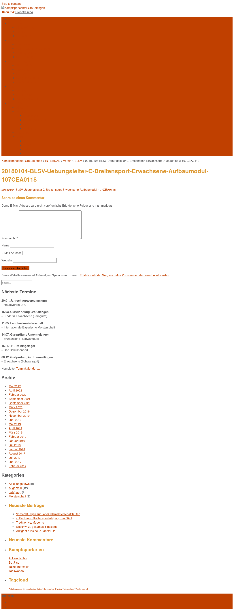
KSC (26, 153)
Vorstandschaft (82, 589)
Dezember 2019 (19, 411)
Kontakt (21, 90)
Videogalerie (24, 69)
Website (6, 260)
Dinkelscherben (29, 589)
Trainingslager (69, 589)
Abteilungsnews (19, 484)
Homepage (16, 19)
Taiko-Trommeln (19, 567)
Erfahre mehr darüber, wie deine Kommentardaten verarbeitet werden (124, 275)
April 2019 (15, 428)
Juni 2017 (15, 462)
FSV (26, 149)
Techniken (30, 128)
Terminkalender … (28, 368)
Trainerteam (24, 44)
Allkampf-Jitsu (25, 27)
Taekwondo (23, 36)
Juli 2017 (15, 457)
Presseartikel (24, 74)
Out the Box (22, 596)
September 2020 (19, 403)
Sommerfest (49, 589)
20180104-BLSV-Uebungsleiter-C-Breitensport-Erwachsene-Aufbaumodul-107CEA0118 (58, 189)
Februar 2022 (17, 394)
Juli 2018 (15, 445)
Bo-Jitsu (21, 32)
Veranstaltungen (19, 61)
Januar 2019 (17, 441)
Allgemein (15, 488)
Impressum (16, 603)
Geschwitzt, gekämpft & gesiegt (36, 526)
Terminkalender (26, 82)
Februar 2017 (17, 466)
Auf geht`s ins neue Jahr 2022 (35, 531)
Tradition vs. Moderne (30, 522)
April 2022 (15, 390)
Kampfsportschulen (28, 99)
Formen (28, 124)
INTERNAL (16, 103)
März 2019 (15, 432)
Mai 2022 (15, 386)
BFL (26, 141)
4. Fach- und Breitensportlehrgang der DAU (44, 518)
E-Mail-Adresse (11, 253)
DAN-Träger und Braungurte (34, 48)
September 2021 (19, 399)
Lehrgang (15, 492)
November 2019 (19, 415)
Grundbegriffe (32, 116)
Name (5, 245)
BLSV (27, 145)
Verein (13, 86)
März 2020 (15, 407)
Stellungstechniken (35, 120)
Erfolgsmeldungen (28, 78)
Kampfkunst (16, 23)
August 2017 (17, 453)
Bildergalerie (24, 65)
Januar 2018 (17, 449)
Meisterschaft (17, 496)
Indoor (40, 589)
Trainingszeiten (26, 53)
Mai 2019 (15, 424)
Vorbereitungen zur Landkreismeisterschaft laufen (48, 514)
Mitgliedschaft (25, 95)
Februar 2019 (17, 436)
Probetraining (24, 12)
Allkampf (21, 107)
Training (14, 40)
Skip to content (11, 3)
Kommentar (9, 238)
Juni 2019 (15, 420)
